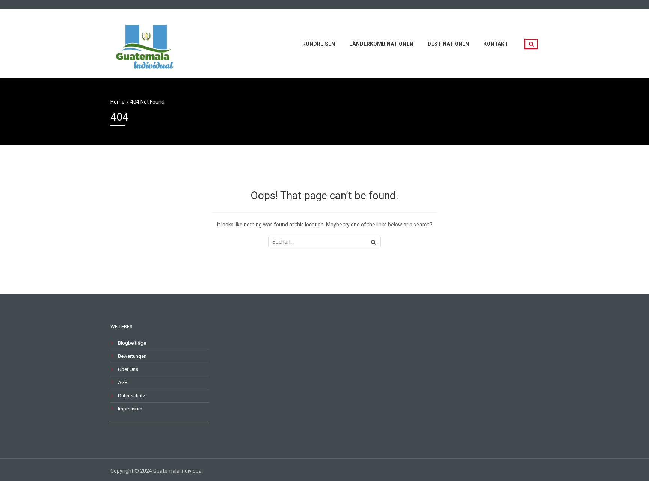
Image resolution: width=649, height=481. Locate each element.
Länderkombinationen (381, 44)
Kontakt (495, 44)
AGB (123, 382)
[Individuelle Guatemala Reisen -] (146, 43)
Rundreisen (318, 44)
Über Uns (128, 369)
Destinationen (448, 44)
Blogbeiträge (132, 343)
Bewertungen (132, 356)
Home (117, 102)
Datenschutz (131, 395)
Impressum (130, 409)
